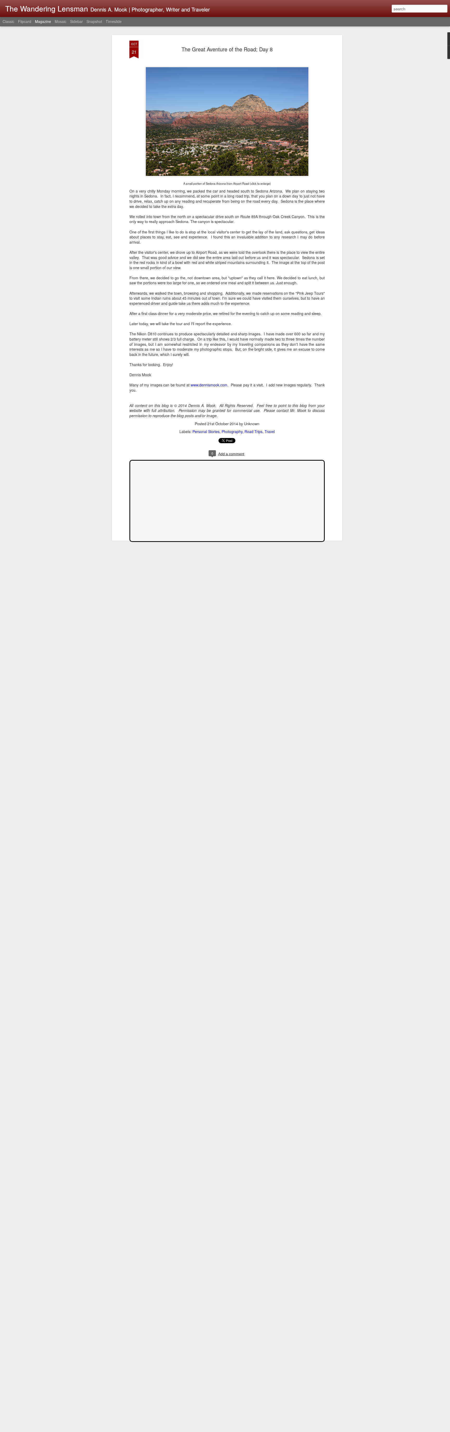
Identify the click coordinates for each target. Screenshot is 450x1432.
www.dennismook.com (209, 384)
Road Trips (253, 431)
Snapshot (94, 21)
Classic (8, 21)
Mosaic (60, 21)
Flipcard (24, 21)
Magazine (43, 21)
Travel (270, 431)
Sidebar (76, 21)
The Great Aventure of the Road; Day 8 (227, 49)
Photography (232, 431)
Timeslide (114, 21)
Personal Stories (206, 431)
